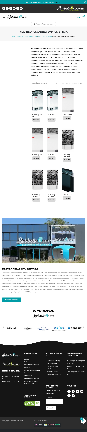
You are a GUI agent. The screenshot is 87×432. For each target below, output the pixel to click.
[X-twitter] (7, 8)
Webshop (20, 36)
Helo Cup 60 (67, 114)
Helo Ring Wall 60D (36, 195)
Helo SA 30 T (67, 195)
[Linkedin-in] (21, 8)
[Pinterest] (10, 8)
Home (13, 36)
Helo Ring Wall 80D (51, 195)
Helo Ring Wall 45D (66, 155)
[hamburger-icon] (4, 17)
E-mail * (49, 397)
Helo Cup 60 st (37, 115)
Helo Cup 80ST (51, 115)
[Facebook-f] (3, 8)
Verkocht (36, 120)
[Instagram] (17, 8)
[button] (3, 327)
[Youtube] (14, 8)
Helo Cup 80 (37, 155)
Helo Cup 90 (52, 155)
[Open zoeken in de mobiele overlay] (43, 23)
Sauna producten (31, 36)
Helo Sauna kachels (45, 36)
